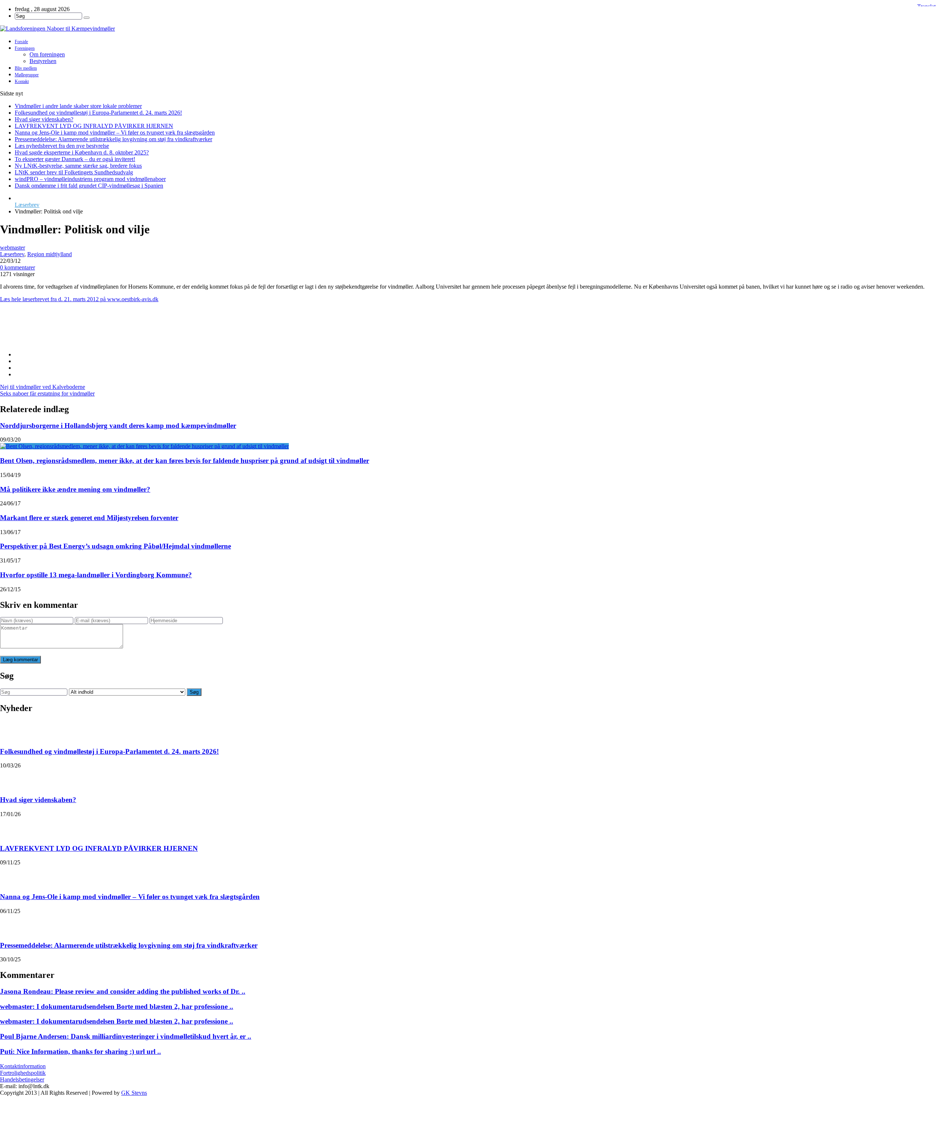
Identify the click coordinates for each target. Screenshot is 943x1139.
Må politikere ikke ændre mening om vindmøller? (75, 489)
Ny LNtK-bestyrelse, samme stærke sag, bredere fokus (78, 166)
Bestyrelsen (42, 61)
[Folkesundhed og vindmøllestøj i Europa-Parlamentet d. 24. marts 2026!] (9, 730)
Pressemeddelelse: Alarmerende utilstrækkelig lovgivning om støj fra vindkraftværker (113, 139)
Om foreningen (47, 54)
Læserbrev (27, 205)
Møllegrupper (27, 74)
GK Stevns (134, 1093)
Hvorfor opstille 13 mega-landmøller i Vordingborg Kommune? (96, 575)
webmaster (12, 247)
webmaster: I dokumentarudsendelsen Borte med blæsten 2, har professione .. (116, 1006)
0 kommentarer (17, 267)
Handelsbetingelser (22, 1079)
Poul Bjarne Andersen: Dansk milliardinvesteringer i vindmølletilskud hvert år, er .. (125, 1036)
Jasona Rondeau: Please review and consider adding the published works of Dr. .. (122, 991)
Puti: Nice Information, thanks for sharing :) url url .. (80, 1051)
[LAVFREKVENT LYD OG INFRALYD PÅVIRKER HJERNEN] (9, 827)
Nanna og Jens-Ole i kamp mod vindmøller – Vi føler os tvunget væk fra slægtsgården (115, 132)
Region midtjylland (49, 254)
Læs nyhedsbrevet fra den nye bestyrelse (62, 146)
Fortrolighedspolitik (23, 1073)
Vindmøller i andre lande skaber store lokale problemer (78, 106)
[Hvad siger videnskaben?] (9, 778)
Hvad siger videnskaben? (44, 119)
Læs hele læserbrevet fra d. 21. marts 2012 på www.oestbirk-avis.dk (79, 299)
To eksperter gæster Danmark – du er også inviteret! (75, 159)
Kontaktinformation (23, 1066)
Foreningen (25, 48)
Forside (21, 41)
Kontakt (22, 81)
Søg (194, 692)
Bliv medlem (26, 68)
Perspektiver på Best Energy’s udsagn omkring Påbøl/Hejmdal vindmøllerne (115, 546)
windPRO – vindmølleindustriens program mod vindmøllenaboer (90, 179)
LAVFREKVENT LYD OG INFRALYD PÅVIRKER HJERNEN (94, 126)
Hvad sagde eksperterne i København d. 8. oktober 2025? (82, 152)
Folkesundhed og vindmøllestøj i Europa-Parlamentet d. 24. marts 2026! (98, 112)
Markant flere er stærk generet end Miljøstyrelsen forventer (89, 518)
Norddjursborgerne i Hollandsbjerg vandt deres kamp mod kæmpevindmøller (118, 425)
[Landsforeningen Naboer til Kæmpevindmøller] (471, 28)
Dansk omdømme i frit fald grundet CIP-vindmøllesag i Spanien (89, 185)
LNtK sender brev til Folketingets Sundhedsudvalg (74, 172)
